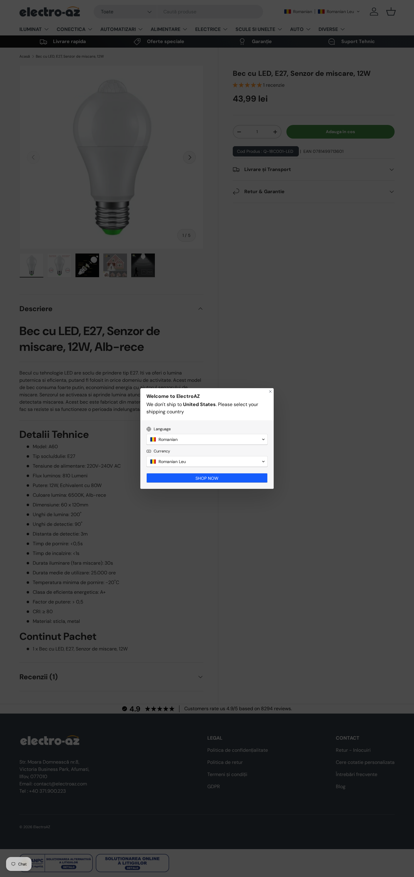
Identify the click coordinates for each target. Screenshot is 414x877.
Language (162, 429)
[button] (207, 439)
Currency (162, 451)
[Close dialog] (270, 391)
